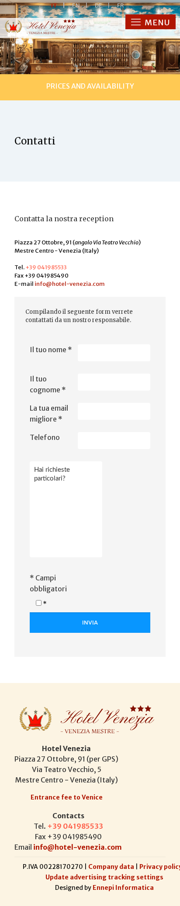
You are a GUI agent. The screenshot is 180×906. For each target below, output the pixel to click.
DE (102, 5)
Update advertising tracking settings (104, 877)
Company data (111, 867)
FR (120, 5)
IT (58, 5)
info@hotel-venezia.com (70, 284)
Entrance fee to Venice (67, 797)
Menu (156, 22)
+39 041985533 (46, 267)
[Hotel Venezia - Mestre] (39, 27)
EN (80, 5)
